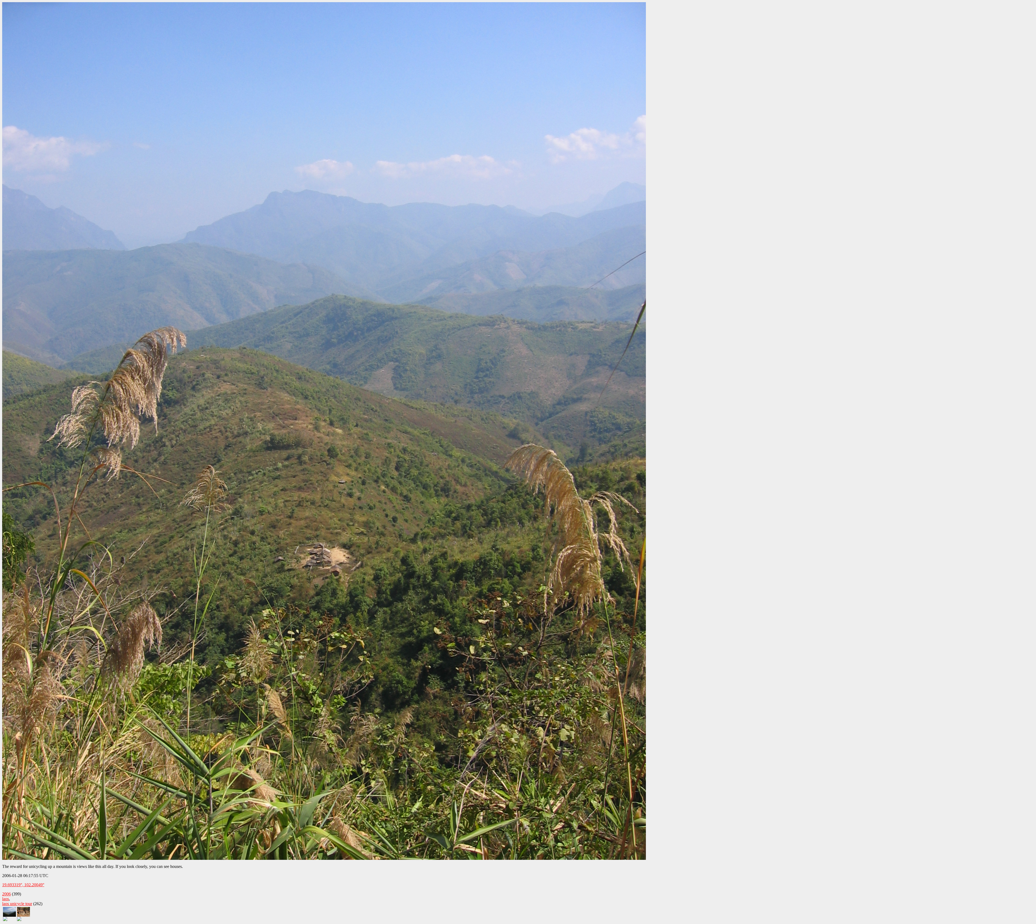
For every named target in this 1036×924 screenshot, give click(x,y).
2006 (6, 894)
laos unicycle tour (17, 903)
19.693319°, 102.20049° (23, 884)
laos (5, 898)
